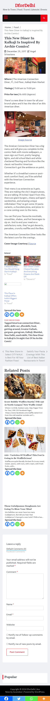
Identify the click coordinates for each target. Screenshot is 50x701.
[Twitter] (12, 314)
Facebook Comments (15, 552)
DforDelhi (25, 5)
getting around (12, 329)
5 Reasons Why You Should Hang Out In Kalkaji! (11, 269)
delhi (6, 326)
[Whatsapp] (17, 314)
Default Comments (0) (16, 549)
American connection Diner (26, 323)
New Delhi (9, 335)
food (33, 326)
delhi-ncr (15, 326)
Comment (12, 572)
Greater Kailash (29, 329)
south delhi (21, 335)
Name (10, 604)
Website (10, 624)
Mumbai (37, 332)
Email (9, 614)
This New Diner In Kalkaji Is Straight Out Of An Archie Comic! (24, 338)
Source (32, 243)
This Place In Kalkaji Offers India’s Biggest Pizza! (10, 297)
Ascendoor (18, 692)
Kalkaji (28, 332)
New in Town (14, 320)
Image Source (25, 140)
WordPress (39, 692)
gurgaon (8, 332)
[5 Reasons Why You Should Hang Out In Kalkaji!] (12, 260)
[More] (22, 314)
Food (6, 320)
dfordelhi (25, 326)
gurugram (19, 332)
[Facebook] (7, 314)
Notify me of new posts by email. (25, 644)
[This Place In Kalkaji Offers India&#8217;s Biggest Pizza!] (12, 287)
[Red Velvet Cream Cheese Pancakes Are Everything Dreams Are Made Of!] (32, 260)
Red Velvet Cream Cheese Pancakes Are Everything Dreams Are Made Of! (31, 271)
